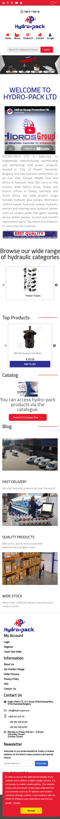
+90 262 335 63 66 (18, 721)
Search (47, 49)
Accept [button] (31, 810)
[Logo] (30, 22)
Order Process (11, 674)
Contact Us (10, 689)
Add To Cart (30, 364)
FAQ (6, 684)
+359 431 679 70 (16, 716)
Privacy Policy (11, 679)
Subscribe (41, 763)
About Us (9, 664)
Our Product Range (14, 669)
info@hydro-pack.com (18, 710)
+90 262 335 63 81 (18, 727)
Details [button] (16, 803)
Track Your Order (13, 652)
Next (56, 285)
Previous (3, 285)
